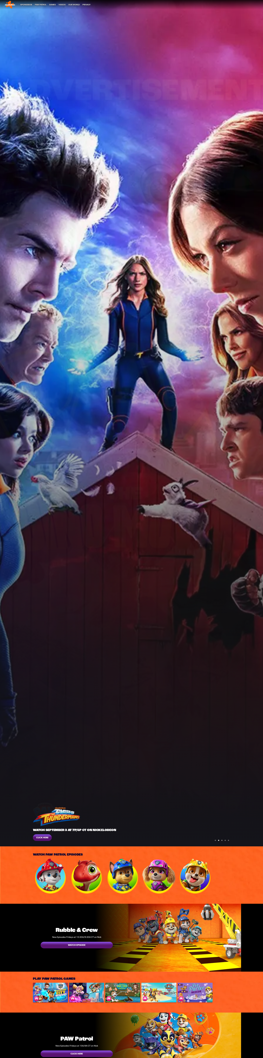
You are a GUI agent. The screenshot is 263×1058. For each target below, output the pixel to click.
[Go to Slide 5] (228, 840)
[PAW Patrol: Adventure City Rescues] (50, 992)
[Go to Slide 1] (215, 840)
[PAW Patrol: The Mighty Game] (86, 992)
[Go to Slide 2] (218, 840)
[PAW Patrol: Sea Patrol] (158, 992)
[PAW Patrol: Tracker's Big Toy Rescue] (122, 992)
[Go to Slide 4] (225, 840)
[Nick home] (10, 4)
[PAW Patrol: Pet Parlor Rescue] (195, 992)
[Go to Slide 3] (221, 840)
